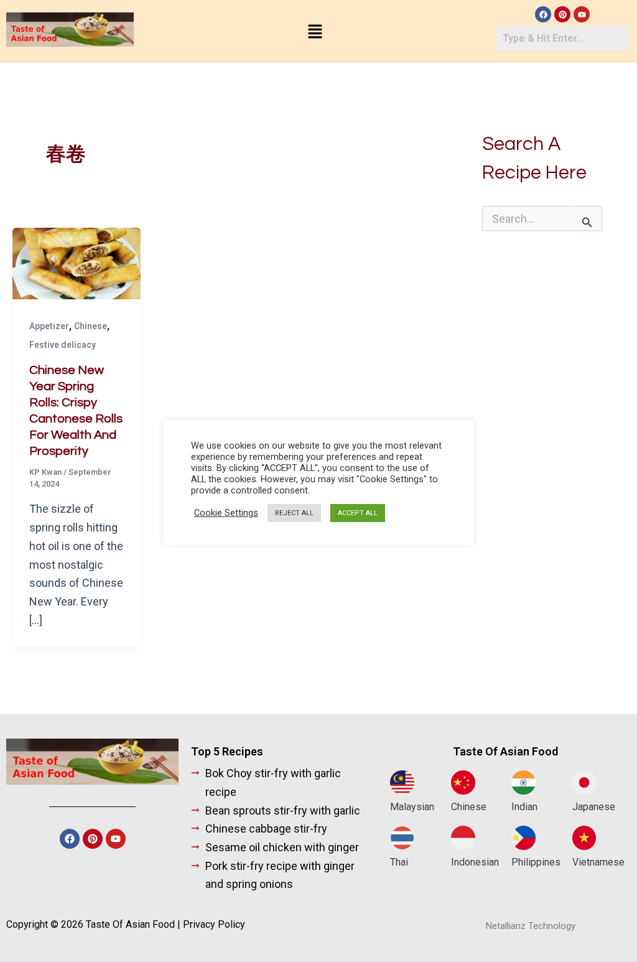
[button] (314, 32)
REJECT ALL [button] (294, 513)
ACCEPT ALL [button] (358, 513)
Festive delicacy (62, 345)
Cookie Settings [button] (226, 512)
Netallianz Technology (530, 926)
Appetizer (49, 326)
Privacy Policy (214, 924)
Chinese (90, 326)
